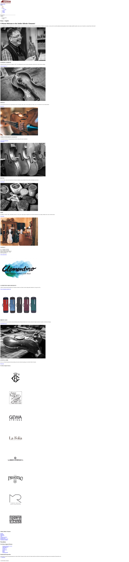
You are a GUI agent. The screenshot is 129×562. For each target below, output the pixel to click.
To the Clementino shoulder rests (5, 289)
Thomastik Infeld (5, 552)
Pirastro (3, 550)
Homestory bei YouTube (4, 538)
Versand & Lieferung (3, 537)
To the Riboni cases (3, 323)
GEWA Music (4, 547)
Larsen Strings (4, 549)
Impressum (2, 534)
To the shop (2, 216)
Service (3, 10)
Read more (2, 106)
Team (5, 9)
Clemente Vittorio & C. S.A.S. (7, 546)
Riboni (3, 551)
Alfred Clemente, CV (3, 66)
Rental (3, 11)
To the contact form (3, 254)
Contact (3, 12)
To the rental (2, 181)
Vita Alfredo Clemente (4, 539)
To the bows (2, 141)
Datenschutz (2, 535)
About (3, 8)
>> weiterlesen (2, 557)
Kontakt (1, 533)
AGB (1, 536)
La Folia (3, 548)
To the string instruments (4, 140)
